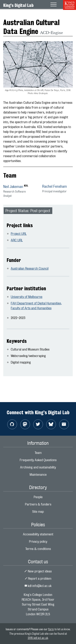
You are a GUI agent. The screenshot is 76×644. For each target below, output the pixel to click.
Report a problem (39, 578)
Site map (38, 512)
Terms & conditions (38, 549)
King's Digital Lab (18, 5)
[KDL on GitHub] (12, 424)
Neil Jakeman (13, 186)
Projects (8, 15)
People (38, 497)
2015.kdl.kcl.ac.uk (38, 638)
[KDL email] (64, 424)
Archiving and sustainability (38, 467)
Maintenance (38, 475)
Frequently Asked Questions (38, 460)
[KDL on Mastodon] (25, 424)
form (51, 629)
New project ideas (39, 571)
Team (38, 453)
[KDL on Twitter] (38, 424)
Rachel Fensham (54, 186)
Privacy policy (38, 541)
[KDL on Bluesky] (51, 424)
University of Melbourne (26, 297)
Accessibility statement (38, 534)
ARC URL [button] (17, 240)
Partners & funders (38, 504)
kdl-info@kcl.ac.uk (39, 586)
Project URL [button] (19, 234)
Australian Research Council (29, 268)
